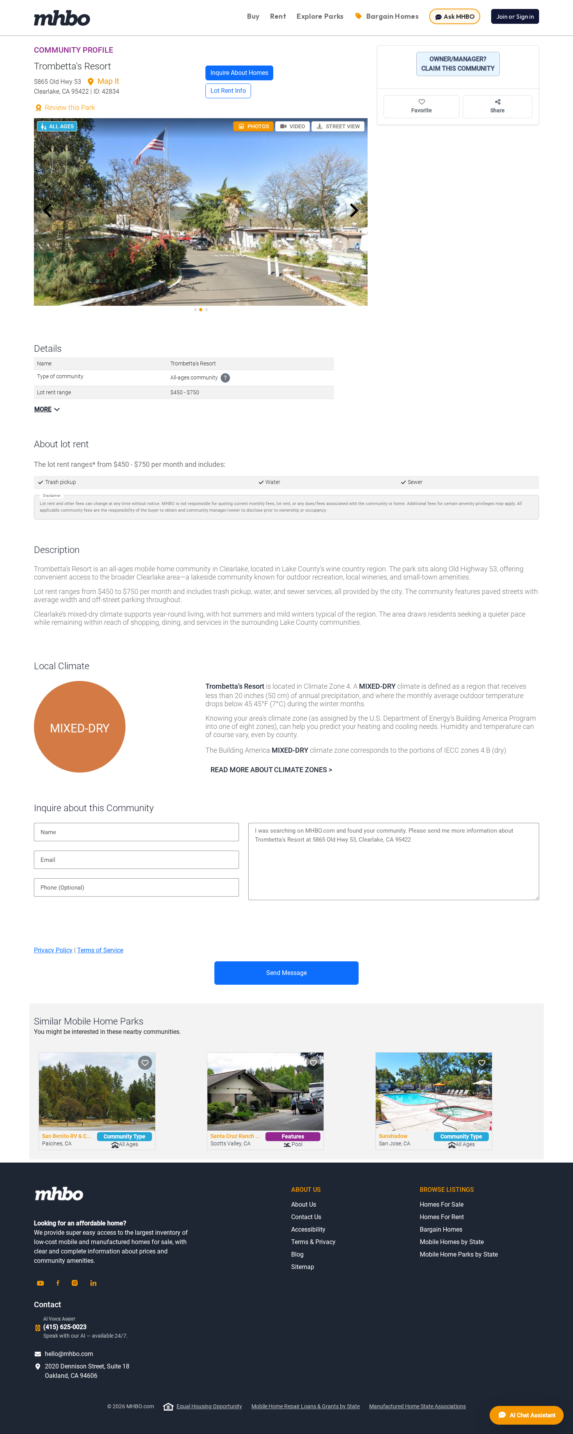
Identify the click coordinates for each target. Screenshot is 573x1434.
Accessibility (308, 1229)
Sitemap (302, 1267)
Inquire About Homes (239, 72)
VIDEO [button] (296, 126)
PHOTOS (257, 126)
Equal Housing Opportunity (209, 1406)
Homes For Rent (442, 1217)
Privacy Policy (53, 950)
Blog (297, 1254)
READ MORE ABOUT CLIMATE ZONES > (271, 770)
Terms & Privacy (313, 1242)
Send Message (286, 973)
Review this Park (69, 107)
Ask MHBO (458, 16)
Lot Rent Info (228, 90)
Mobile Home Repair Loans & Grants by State (305, 1406)
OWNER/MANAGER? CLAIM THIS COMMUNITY (458, 63)
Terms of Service (100, 950)
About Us (303, 1204)
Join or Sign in (515, 16)
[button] (47, 210)
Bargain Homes (441, 1229)
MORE (42, 409)
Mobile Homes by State (452, 1242)
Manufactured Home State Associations (417, 1406)
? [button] (225, 378)
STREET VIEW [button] (342, 126)
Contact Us (306, 1217)
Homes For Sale (441, 1204)
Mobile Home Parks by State (459, 1254)
